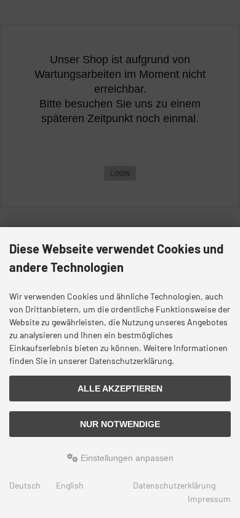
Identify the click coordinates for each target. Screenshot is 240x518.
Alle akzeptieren (120, 388)
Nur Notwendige (120, 424)
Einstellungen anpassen (126, 458)
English (70, 485)
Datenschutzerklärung (174, 485)
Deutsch (25, 485)
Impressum (209, 498)
